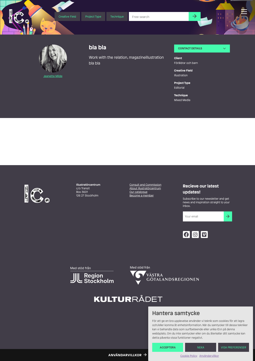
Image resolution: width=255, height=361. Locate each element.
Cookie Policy (188, 356)
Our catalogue (138, 192)
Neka (200, 347)
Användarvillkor (209, 356)
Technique (117, 16)
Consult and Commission (145, 185)
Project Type (93, 16)
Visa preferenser (233, 347)
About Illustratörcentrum (145, 188)
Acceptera (168, 347)
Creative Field (67, 16)
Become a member (141, 195)
